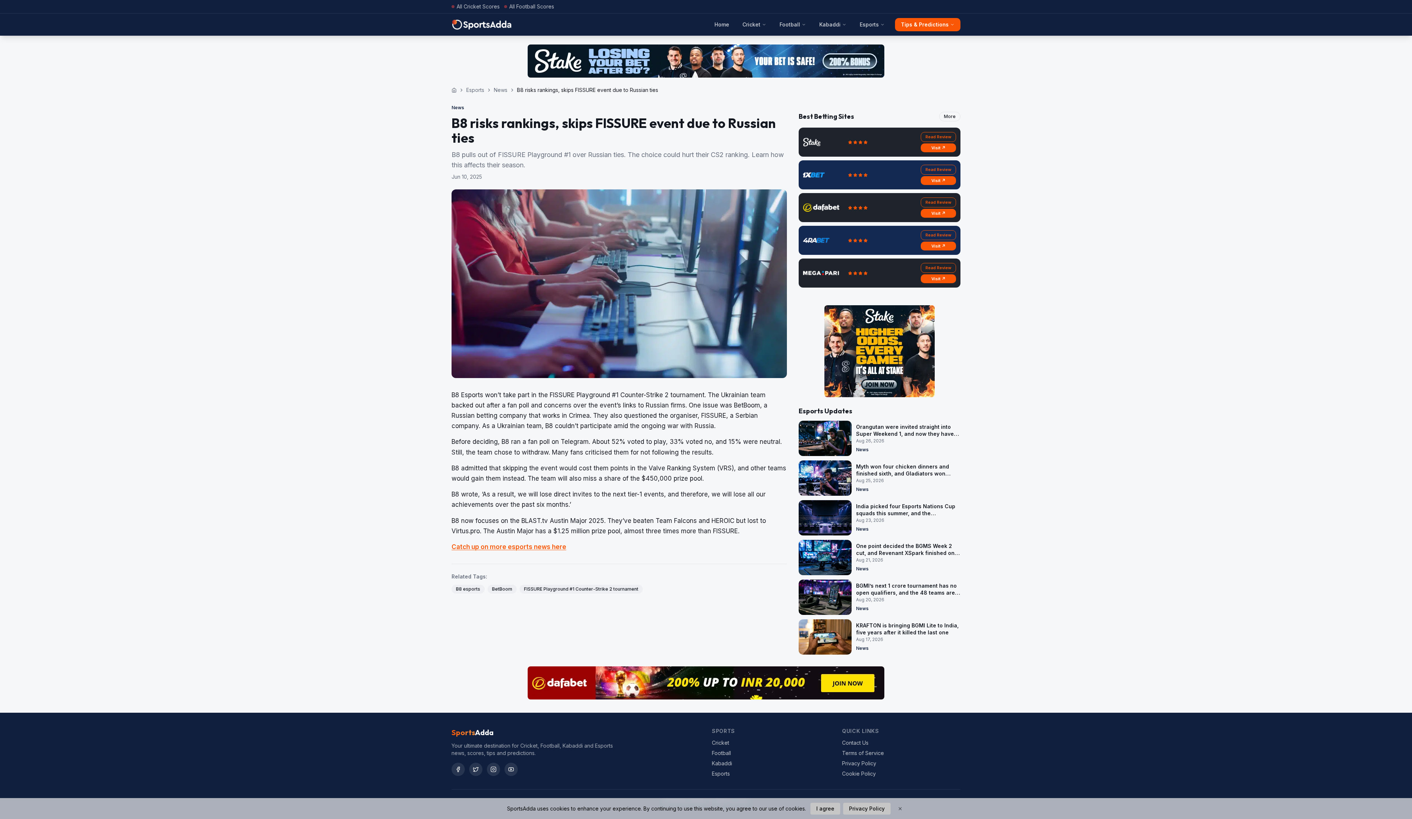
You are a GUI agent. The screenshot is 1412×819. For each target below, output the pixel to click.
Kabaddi (830, 24)
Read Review (938, 136)
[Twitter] (475, 769)
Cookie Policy (859, 773)
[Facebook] (458, 769)
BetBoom (502, 589)
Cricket (751, 24)
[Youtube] (511, 769)
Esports (869, 24)
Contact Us (855, 743)
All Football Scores (531, 6)
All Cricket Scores (478, 6)
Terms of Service (863, 753)
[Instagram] (493, 769)
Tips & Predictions (925, 24)
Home (721, 24)
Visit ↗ (938, 147)
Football (790, 24)
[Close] (900, 809)
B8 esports (468, 589)
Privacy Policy (859, 763)
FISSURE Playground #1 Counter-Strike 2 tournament (581, 589)
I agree (825, 808)
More (950, 116)
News (500, 90)
